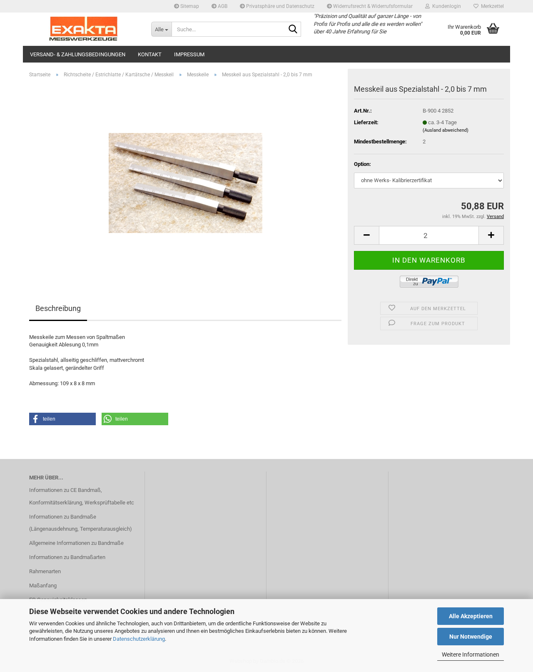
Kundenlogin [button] (445, 6)
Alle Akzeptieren (471, 616)
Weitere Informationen (470, 654)
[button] (366, 235)
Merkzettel (491, 6)
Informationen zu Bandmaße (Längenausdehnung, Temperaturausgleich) (80, 523)
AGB (222, 6)
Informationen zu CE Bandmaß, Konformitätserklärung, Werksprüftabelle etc (81, 496)
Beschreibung (58, 308)
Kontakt (150, 54)
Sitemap (189, 6)
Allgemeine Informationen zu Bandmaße (76, 543)
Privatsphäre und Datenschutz (279, 6)
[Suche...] (293, 29)
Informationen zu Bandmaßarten (67, 557)
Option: (362, 164)
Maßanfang (43, 585)
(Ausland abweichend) (445, 130)
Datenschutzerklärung (139, 639)
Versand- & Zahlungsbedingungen (77, 54)
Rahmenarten (45, 571)
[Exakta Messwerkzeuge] (84, 29)
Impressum (189, 54)
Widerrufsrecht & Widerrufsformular (372, 6)
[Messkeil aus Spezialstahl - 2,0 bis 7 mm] (185, 178)
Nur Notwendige (470, 636)
